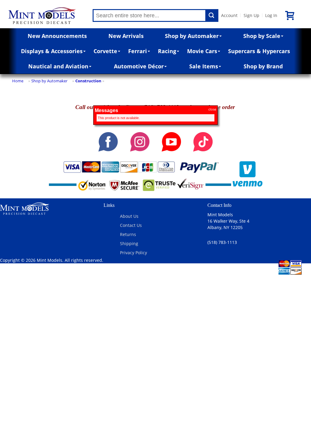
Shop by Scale (261, 35)
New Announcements (57, 35)
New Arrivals (126, 35)
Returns (128, 234)
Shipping (129, 243)
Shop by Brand (263, 66)
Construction (88, 81)
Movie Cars (202, 51)
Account (229, 15)
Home (17, 81)
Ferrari (137, 51)
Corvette (105, 51)
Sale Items (203, 66)
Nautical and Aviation (58, 66)
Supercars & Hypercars (259, 51)
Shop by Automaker (192, 35)
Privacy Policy (133, 252)
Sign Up (251, 15)
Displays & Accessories (52, 51)
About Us (129, 216)
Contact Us (131, 225)
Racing (167, 51)
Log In (271, 15)
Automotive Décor (139, 66)
